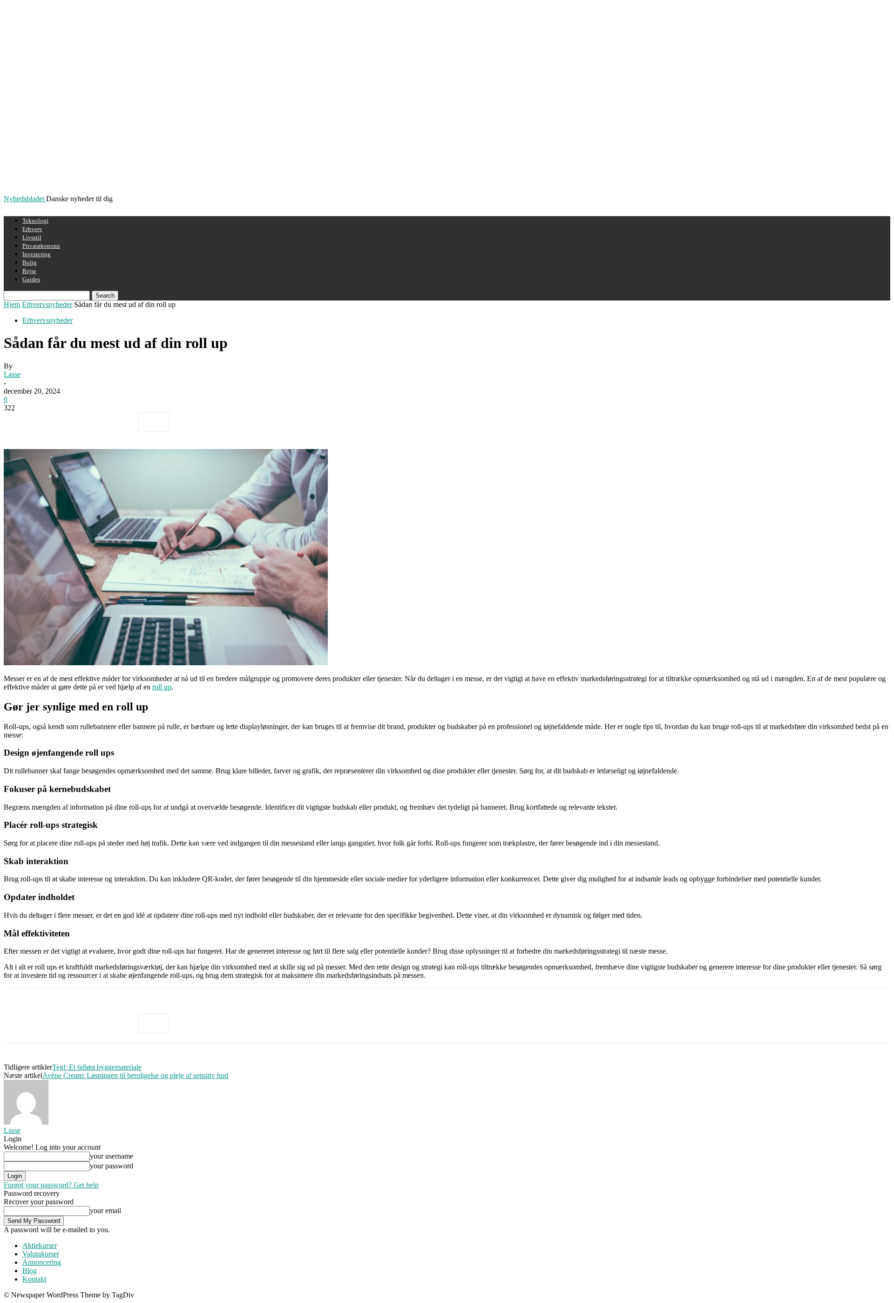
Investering (36, 254)
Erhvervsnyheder (47, 304)
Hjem (12, 304)
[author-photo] (26, 1122)
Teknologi (35, 220)
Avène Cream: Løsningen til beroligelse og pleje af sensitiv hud (135, 1075)
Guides (31, 279)
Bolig (29, 262)
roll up (161, 687)
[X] (52, 422)
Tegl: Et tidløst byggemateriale (97, 1067)
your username (111, 1156)
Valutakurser (40, 1254)
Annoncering (41, 1262)
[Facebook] (19, 422)
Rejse (29, 270)
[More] (153, 422)
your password (111, 1166)
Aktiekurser (39, 1245)
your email (105, 1210)
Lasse (12, 374)
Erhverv (32, 228)
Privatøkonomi (41, 245)
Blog (29, 1271)
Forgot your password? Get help (51, 1185)
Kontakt (34, 1279)
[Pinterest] (86, 422)
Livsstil (31, 237)
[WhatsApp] (119, 422)
